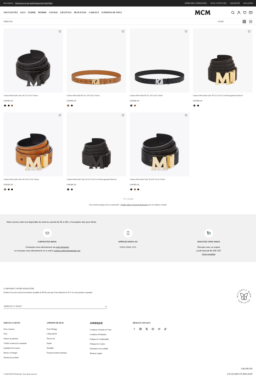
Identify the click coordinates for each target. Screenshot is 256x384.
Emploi (49, 343)
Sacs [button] (22, 12)
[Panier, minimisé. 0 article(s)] (250, 12)
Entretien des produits (11, 357)
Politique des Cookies (97, 344)
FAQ (5, 334)
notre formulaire (62, 247)
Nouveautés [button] (11, 12)
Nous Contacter (9, 329)
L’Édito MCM (52, 334)
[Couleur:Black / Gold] (194, 105)
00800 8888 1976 (128, 247)
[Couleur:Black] (5, 105)
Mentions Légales (96, 353)
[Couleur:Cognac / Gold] (12, 105)
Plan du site (51, 339)
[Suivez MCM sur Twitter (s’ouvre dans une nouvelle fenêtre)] (146, 329)
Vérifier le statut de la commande (15, 343)
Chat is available (208, 254)
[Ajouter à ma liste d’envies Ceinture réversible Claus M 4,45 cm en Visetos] (60, 115)
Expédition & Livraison (12, 348)
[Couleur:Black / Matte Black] (8, 105)
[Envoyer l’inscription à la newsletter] (106, 306)
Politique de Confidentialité (99, 339)
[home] (203, 14)
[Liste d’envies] (245, 12)
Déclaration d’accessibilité (99, 349)
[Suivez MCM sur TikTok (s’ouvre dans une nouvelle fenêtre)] (165, 329)
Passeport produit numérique (57, 353)
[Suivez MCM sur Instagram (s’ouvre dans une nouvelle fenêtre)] (140, 329)
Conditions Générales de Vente (100, 330)
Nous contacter (218, 3)
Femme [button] (32, 12)
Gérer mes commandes (196, 3)
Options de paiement (11, 339)
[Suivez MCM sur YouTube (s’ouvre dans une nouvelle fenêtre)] (153, 329)
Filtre (221, 22)
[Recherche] (233, 12)
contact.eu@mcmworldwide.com (67, 251)
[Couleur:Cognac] (68, 105)
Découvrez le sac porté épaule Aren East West (33, 3)
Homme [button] (42, 12)
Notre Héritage (52, 329)
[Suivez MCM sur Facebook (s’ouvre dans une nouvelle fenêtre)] (134, 329)
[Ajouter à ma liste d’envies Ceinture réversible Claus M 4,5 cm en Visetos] (60, 32)
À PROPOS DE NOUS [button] (111, 12)
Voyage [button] (53, 12)
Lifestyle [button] (66, 12)
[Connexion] (239, 12)
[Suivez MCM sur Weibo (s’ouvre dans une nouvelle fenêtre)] (159, 329)
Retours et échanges (10, 353)
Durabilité (50, 348)
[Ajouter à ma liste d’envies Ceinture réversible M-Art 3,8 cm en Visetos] (123, 32)
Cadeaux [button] (94, 12)
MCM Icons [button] (80, 12)
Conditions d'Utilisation (98, 334)
